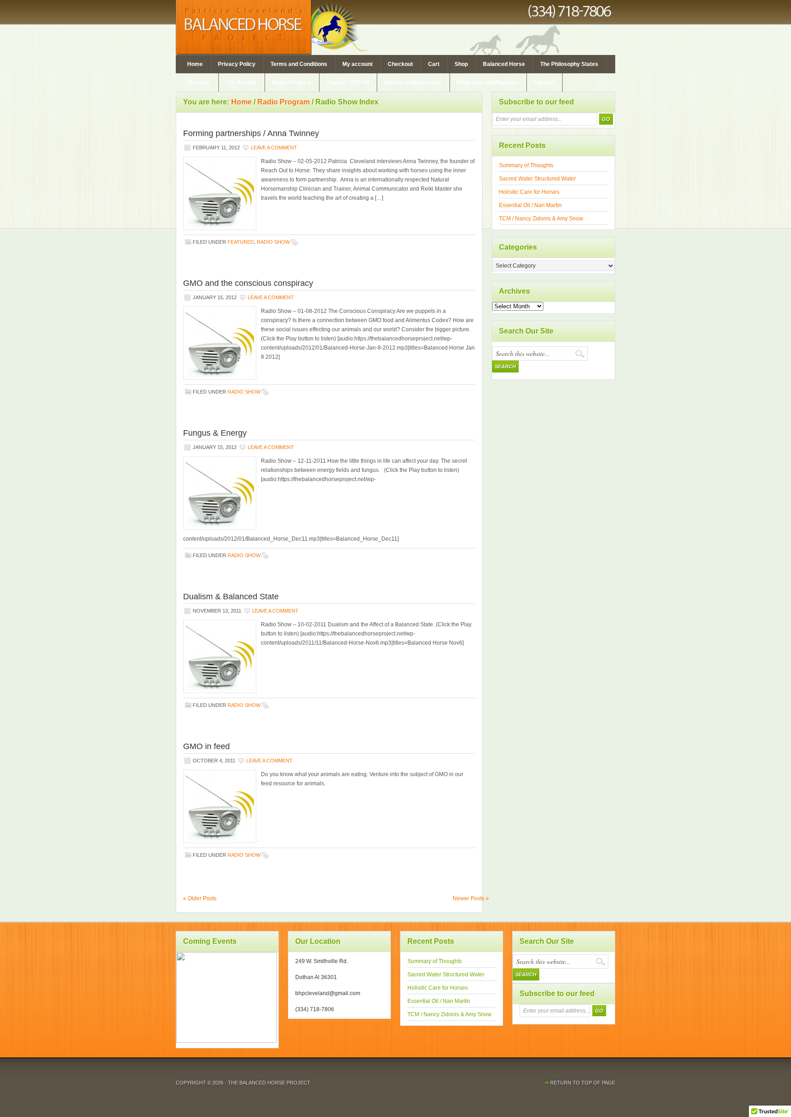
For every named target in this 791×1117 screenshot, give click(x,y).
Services (199, 82)
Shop (461, 64)
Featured (241, 242)
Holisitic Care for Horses (529, 192)
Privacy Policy (236, 64)
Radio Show (273, 242)
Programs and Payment (488, 82)
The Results (241, 82)
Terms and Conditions (299, 64)
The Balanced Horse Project (395, 27)
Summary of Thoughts (526, 165)
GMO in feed (206, 746)
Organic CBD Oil (347, 82)
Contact (544, 82)
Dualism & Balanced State (231, 596)
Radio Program (291, 82)
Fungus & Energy (215, 433)
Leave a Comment (274, 147)
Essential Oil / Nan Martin (530, 205)
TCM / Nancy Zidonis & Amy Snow (541, 218)
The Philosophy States (569, 64)
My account (357, 64)
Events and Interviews (413, 82)
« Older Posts (200, 898)
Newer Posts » (471, 898)
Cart (433, 64)
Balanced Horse (504, 64)
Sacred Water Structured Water (537, 178)
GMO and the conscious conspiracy (248, 283)
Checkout (400, 64)
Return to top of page (582, 1082)
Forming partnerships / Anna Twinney (251, 133)
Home (195, 64)
